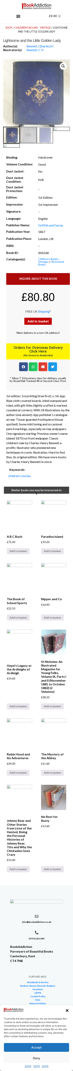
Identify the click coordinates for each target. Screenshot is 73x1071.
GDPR (28, 1066)
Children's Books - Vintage (32, 27)
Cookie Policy (37, 996)
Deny (36, 1058)
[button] (67, 1010)
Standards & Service (37, 982)
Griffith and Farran (50, 225)
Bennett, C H (35, 50)
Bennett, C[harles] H (40, 46)
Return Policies (37, 1003)
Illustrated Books (51, 263)
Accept (36, 1047)
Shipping (44, 311)
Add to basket (38, 321)
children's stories (19, 476)
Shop (8, 27)
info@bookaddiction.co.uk (36, 921)
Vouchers (38, 989)
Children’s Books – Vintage (49, 260)
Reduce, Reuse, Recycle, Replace (37, 985)
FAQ (37, 999)
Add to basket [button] (18, 551)
